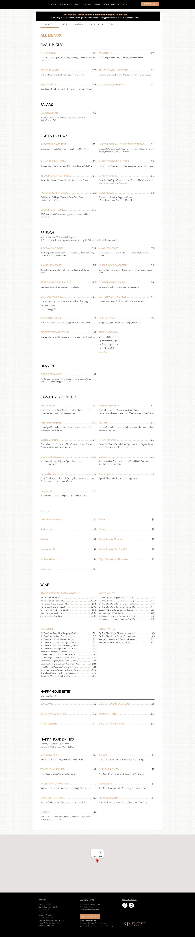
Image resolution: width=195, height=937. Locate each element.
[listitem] (48, 309)
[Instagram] (131, 905)
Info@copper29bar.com (89, 909)
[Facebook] (124, 905)
